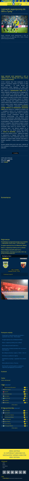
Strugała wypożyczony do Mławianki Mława (13, 245)
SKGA (4, 463)
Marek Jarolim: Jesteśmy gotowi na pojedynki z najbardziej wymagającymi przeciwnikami (13, 366)
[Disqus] (14, 217)
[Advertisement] (14, 58)
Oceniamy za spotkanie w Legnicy (10, 355)
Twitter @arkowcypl (5, 380)
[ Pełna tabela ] (14, 404)
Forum (4, 464)
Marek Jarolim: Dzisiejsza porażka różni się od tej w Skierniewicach (13, 252)
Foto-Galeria (5, 466)
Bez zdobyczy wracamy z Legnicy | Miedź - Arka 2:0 (14, 352)
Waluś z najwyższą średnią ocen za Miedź (13, 247)
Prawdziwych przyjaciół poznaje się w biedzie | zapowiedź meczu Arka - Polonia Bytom (14, 242)
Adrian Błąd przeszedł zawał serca (11, 250)
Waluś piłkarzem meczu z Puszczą (10, 363)
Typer (4, 467)
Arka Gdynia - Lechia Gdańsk (14, 297)
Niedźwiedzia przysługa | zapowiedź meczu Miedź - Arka (14, 359)
